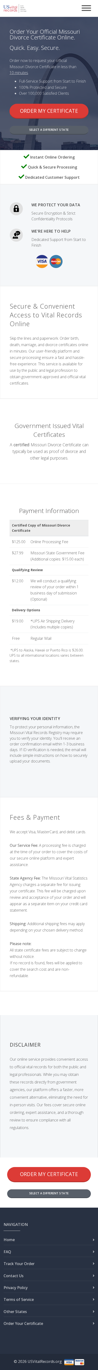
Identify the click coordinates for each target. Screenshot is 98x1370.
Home (9, 1239)
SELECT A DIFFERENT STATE (49, 130)
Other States (15, 1311)
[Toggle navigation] (86, 8)
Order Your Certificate (23, 1323)
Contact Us (14, 1275)
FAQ (7, 1251)
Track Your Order (19, 1263)
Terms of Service (19, 1299)
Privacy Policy (16, 1287)
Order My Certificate (49, 111)
